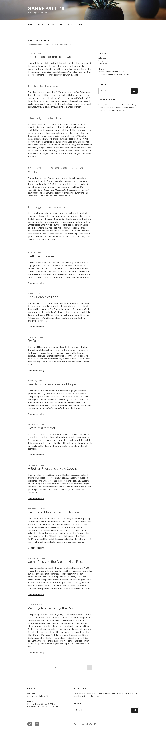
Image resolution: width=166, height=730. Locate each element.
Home (30, 25)
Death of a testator (41, 428)
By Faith (34, 341)
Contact (70, 25)
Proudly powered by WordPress (87, 724)
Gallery (51, 25)
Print (81, 25)
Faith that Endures (41, 256)
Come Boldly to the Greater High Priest (56, 561)
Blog (60, 25)
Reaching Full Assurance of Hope (52, 384)
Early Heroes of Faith (43, 297)
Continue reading (36, 283)
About (40, 25)
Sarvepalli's (46, 8)
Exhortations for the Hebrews (49, 57)
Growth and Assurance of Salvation (53, 512)
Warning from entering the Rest (51, 608)
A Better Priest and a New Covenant (54, 468)
